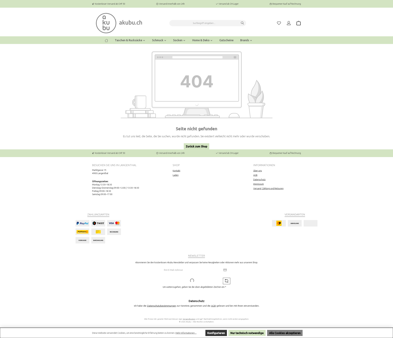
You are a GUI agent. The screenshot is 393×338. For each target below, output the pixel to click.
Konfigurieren (216, 332)
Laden (176, 175)
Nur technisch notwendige (247, 332)
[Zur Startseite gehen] (119, 23)
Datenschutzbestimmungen (161, 305)
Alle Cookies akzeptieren (285, 332)
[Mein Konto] (289, 23)
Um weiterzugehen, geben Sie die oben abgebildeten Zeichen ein (194, 287)
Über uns (257, 170)
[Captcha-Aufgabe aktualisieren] (226, 281)
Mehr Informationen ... (185, 333)
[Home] (106, 40)
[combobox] (204, 23)
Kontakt (176, 170)
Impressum (258, 184)
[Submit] (225, 270)
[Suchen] (242, 23)
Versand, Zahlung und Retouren (268, 188)
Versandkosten (189, 319)
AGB (255, 175)
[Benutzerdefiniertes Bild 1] (98, 232)
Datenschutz (259, 179)
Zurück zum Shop (196, 146)
